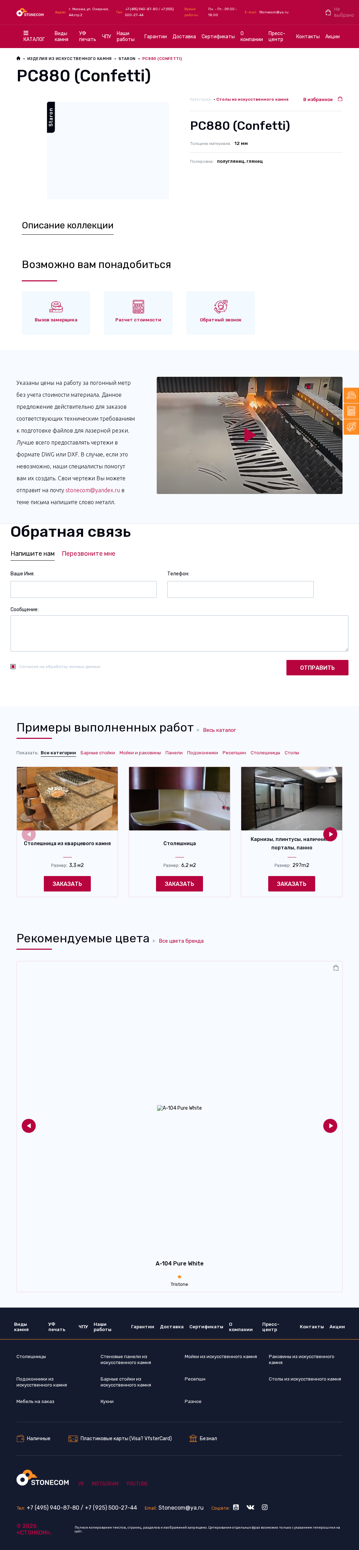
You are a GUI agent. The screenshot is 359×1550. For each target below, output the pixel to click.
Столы (292, 752)
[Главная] (30, 12)
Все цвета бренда (181, 941)
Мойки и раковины (140, 752)
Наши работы (126, 36)
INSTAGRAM (105, 1484)
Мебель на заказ (35, 1401)
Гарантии (155, 37)
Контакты (308, 37)
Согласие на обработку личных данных (59, 666)
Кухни (107, 1401)
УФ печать (87, 36)
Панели (174, 752)
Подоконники (202, 752)
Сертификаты (218, 37)
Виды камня (61, 36)
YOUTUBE (137, 1484)
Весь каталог (219, 730)
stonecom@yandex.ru (93, 490)
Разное (193, 1401)
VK (81, 1484)
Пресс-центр (277, 36)
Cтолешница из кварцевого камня (67, 844)
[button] (330, 834)
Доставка (184, 37)
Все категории (58, 752)
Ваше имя (22, 574)
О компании (252, 36)
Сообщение (24, 610)
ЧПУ (106, 37)
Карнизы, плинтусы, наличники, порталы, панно (292, 843)
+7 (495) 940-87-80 (141, 9)
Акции (332, 37)
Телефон (177, 574)
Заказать (67, 884)
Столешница (179, 844)
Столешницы (265, 752)
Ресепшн (195, 1379)
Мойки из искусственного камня (221, 1356)
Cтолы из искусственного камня (252, 99)
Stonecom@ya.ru (274, 12)
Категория (200, 99)
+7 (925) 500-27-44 (111, 1507)
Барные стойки (98, 752)
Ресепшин (234, 752)
